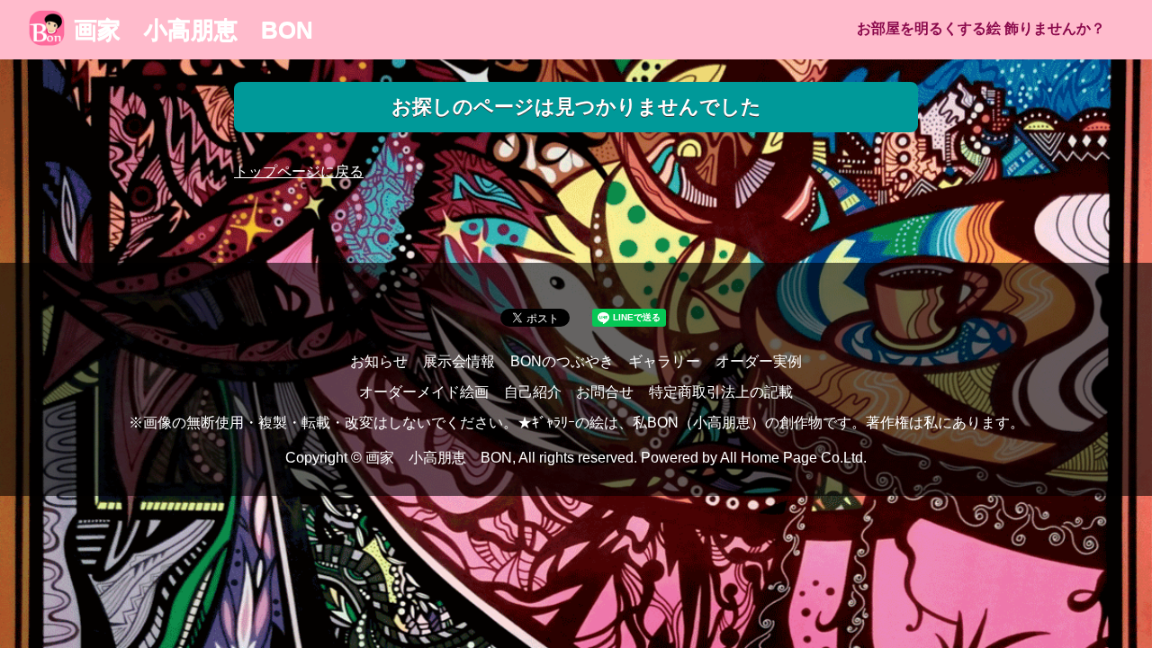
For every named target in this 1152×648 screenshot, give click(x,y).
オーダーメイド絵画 (424, 392)
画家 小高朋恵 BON (193, 29)
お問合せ (605, 392)
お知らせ (379, 361)
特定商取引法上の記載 (721, 392)
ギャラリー (664, 361)
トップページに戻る (299, 171)
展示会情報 (459, 361)
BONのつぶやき (562, 361)
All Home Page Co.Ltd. (793, 457)
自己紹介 (533, 392)
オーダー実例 (759, 361)
